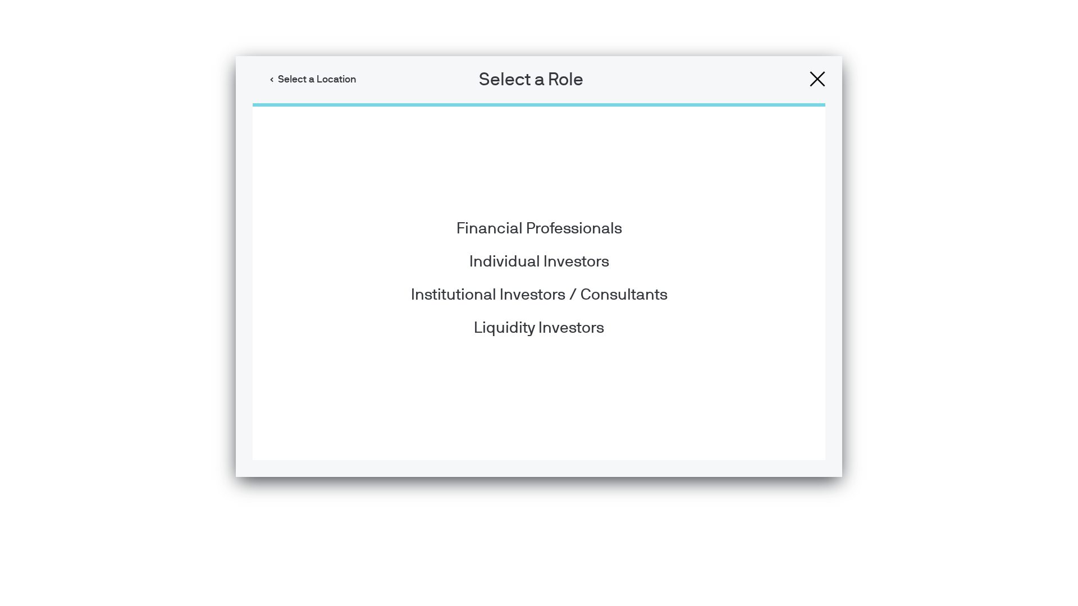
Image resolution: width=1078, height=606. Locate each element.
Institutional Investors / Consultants (539, 295)
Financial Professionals (539, 229)
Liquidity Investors (539, 328)
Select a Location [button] (317, 80)
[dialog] (539, 303)
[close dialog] (817, 79)
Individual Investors (539, 262)
